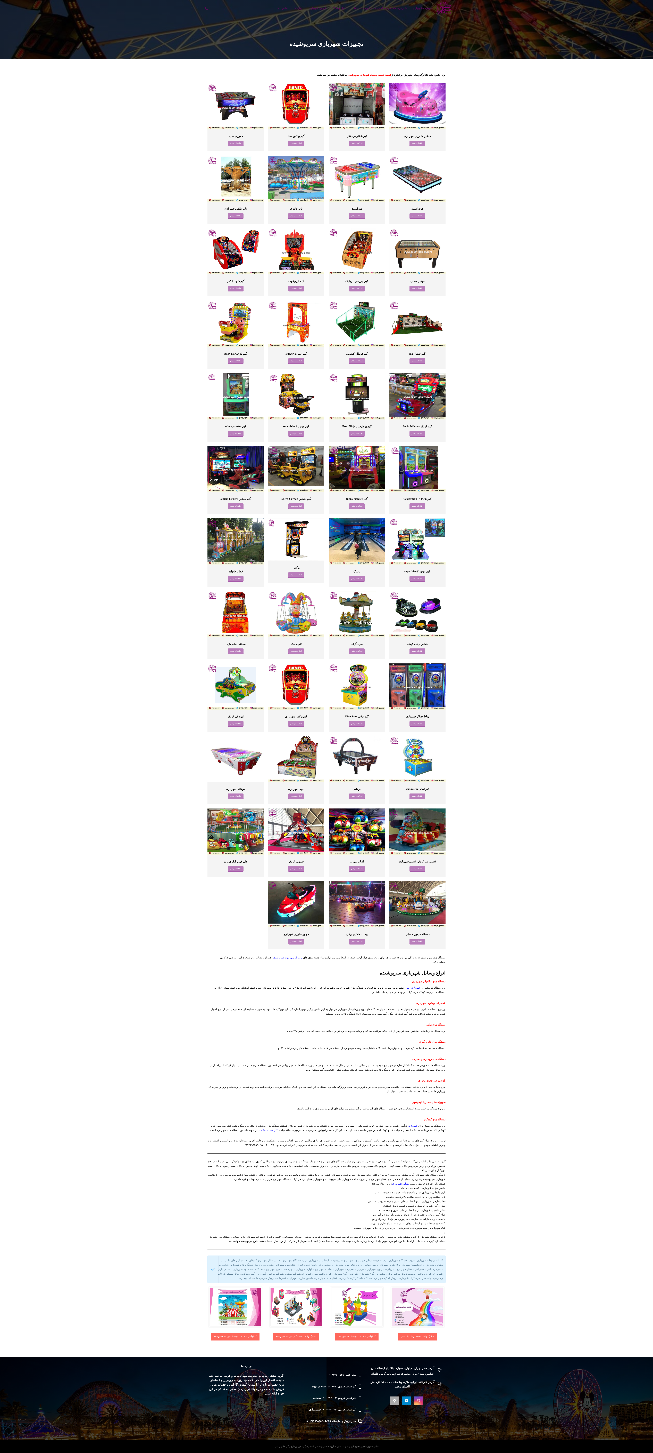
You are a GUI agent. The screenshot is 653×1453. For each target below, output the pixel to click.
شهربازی (412, 1125)
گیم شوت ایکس (236, 281)
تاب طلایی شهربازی (235, 208)
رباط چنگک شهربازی (417, 716)
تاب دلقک (296, 643)
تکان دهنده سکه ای (268, 1130)
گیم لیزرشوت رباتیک (356, 281)
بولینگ (356, 571)
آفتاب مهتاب (357, 861)
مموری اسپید (235, 136)
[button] (418, 1400)
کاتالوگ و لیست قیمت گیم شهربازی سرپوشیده (296, 1336)
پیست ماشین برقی (356, 934)
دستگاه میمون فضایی (417, 934)
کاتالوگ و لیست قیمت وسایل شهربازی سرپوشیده (235, 1336)
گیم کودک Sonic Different (417, 426)
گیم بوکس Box (296, 136)
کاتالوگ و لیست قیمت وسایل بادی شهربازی (357, 1336)
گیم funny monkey (356, 498)
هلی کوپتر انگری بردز (235, 861)
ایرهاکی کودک (236, 716)
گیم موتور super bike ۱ (296, 426)
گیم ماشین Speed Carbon (296, 498)
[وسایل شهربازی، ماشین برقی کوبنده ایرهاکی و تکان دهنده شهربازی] (444, 8)
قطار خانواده (236, 571)
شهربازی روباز (413, 987)
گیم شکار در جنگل (356, 136)
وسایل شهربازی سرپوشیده (287, 957)
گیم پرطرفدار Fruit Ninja (356, 426)
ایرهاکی (357, 789)
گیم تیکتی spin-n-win (417, 789)
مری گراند (357, 643)
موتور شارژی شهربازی (296, 934)
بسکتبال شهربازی (236, 643)
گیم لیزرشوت (296, 281)
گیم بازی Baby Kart (235, 353)
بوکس (296, 567)
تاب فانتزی (296, 208)
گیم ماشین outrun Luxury (235, 498)
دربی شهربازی (296, 789)
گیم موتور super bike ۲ (417, 571)
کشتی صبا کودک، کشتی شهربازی (417, 861)
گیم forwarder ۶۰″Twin (417, 498)
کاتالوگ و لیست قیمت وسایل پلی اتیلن (417, 1336)
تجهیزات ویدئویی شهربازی (430, 1003)
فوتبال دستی (417, 281)
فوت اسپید (417, 208)
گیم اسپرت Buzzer (296, 353)
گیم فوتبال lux (417, 353)
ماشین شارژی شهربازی (417, 136)
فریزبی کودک (296, 861)
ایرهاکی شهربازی (235, 789)
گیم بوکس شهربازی (296, 716)
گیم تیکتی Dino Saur (357, 716)
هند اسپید (357, 208)
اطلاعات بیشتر (417, 143)
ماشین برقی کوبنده (417, 643)
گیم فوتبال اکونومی (357, 353)
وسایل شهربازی (400, 1183)
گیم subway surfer (235, 426)
